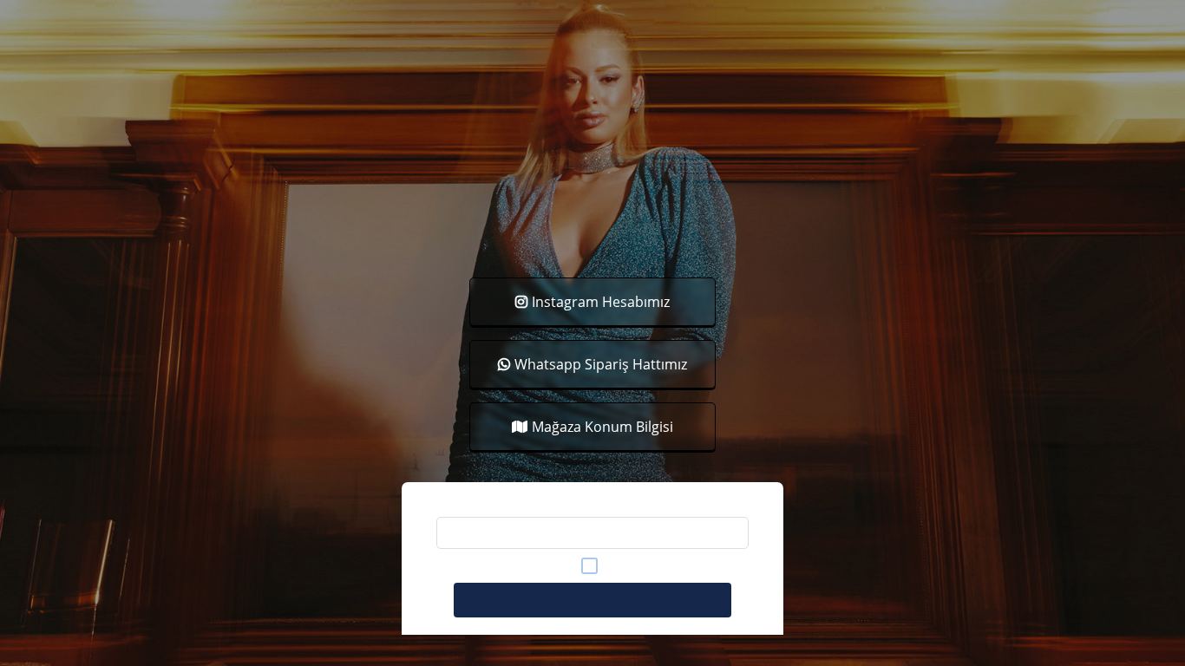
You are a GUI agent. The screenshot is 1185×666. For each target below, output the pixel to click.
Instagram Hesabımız (601, 301)
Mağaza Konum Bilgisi (602, 426)
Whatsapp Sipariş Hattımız (600, 364)
